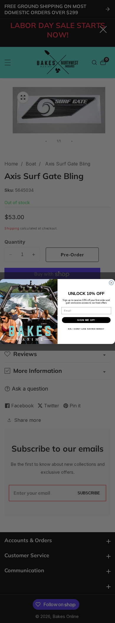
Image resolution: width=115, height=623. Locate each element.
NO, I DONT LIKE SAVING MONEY (86, 329)
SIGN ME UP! (86, 320)
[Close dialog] (111, 283)
